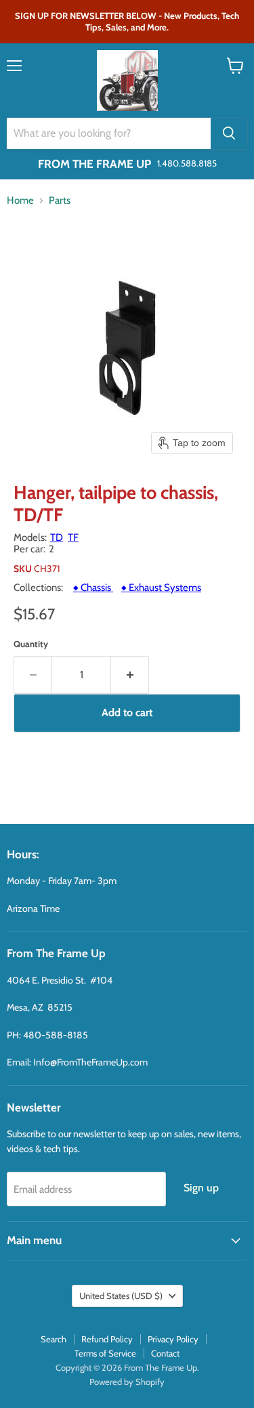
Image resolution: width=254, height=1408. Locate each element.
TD (56, 537)
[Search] (229, 133)
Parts (59, 200)
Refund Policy (107, 1339)
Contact (165, 1353)
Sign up (201, 1187)
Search (53, 1339)
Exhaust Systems (161, 587)
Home (20, 200)
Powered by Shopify (127, 1381)
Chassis (93, 587)
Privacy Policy (173, 1339)
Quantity (31, 644)
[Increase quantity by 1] (130, 675)
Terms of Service (105, 1353)
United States (121, 1295)
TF (73, 537)
